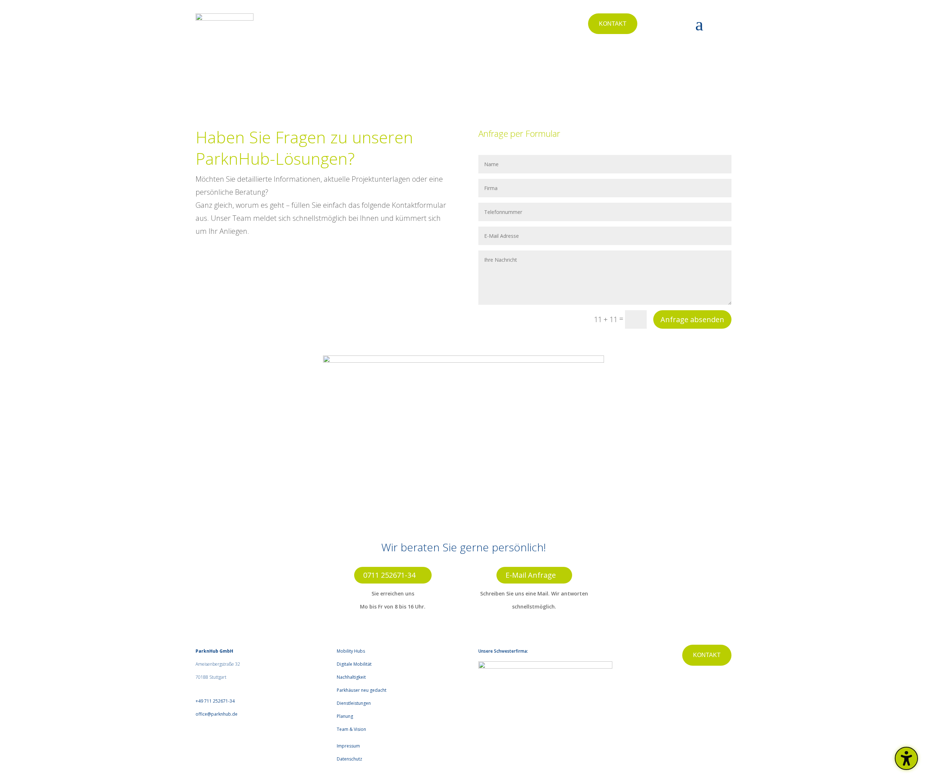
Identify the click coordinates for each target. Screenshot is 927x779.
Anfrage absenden (692, 319)
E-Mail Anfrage (531, 575)
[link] (215, 701)
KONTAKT (612, 24)
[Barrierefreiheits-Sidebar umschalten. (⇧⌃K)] (906, 758)
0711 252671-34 (389, 575)
